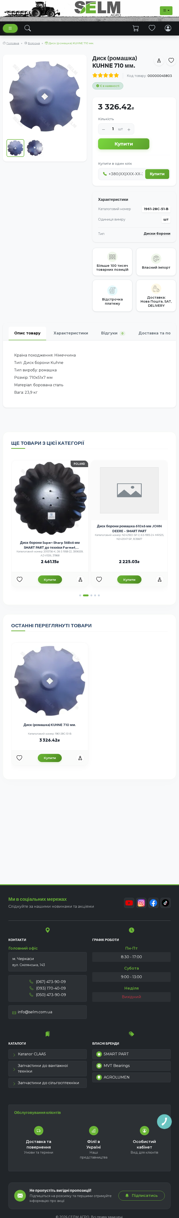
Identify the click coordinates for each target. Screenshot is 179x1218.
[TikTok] (165, 903)
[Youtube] (129, 903)
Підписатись (144, 1195)
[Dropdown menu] (166, 10)
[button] (80, 595)
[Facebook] (153, 903)
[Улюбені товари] (152, 28)
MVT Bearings (117, 1065)
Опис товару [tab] (27, 333)
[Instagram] (141, 903)
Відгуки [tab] (112, 333)
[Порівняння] (80, 579)
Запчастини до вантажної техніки (43, 1068)
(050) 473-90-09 (50, 995)
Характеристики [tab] (71, 333)
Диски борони (157, 234)
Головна (13, 43)
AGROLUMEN (117, 1077)
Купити (123, 144)
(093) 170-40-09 (50, 988)
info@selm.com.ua (35, 1012)
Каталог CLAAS (32, 1054)
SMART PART (116, 1054)
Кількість (106, 119)
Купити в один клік (115, 164)
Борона (34, 43)
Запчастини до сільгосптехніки (48, 1083)
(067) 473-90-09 (50, 982)
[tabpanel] (89, 374)
